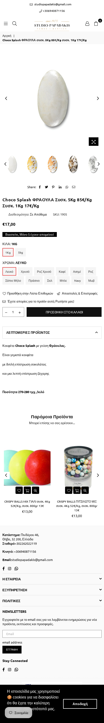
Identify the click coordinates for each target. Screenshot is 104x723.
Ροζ (90, 271)
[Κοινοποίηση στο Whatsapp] (67, 187)
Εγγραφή (12, 649)
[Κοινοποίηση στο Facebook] (40, 187)
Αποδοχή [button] (80, 704)
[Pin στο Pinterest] (53, 187)
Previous (6, 98)
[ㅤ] (12, 164)
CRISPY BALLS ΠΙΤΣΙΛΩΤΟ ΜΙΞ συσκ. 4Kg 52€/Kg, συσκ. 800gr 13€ (76, 505)
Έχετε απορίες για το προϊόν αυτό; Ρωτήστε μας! (40, 301)
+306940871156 (53, 11)
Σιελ (49, 280)
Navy (77, 280)
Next (98, 98)
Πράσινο (34, 280)
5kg (20, 252)
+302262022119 (26, 543)
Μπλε (63, 280)
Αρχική (6, 36)
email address (12, 642)
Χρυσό (25, 271)
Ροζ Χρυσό (44, 271)
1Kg (8, 252)
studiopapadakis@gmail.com (52, 4)
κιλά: (9, 244)
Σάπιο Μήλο (13, 280)
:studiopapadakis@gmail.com (32, 560)
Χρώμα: (14, 263)
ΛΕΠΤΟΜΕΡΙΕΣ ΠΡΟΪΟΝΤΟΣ (28, 332)
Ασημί (77, 271)
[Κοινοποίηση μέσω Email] (73, 187)
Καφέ (62, 271)
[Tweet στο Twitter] (46, 187)
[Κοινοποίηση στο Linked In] (60, 187)
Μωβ (91, 280)
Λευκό (9, 271)
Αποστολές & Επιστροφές (79, 293)
